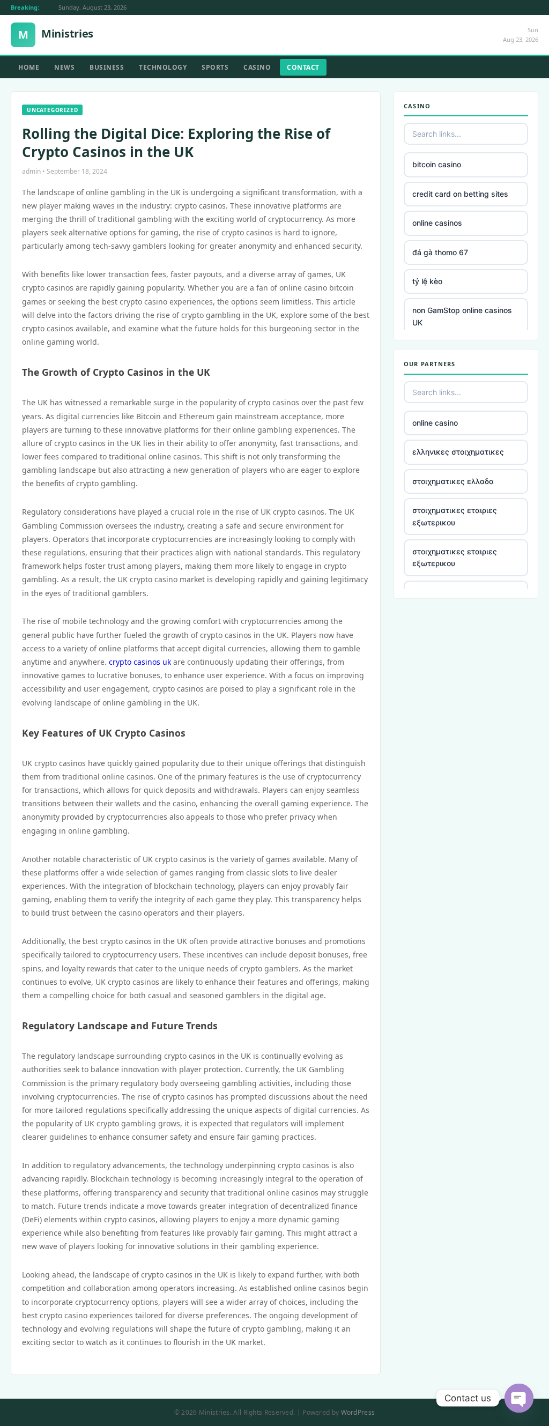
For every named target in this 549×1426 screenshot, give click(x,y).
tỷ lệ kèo (427, 281)
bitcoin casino (436, 164)
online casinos (437, 222)
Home (28, 67)
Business (107, 67)
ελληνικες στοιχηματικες (458, 451)
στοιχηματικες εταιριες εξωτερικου (454, 516)
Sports (215, 67)
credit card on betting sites (460, 193)
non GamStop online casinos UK (462, 316)
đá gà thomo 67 (440, 252)
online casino (435, 422)
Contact (303, 67)
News (64, 67)
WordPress (358, 1412)
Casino (257, 67)
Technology (163, 67)
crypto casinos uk (140, 662)
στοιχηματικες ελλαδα (453, 481)
